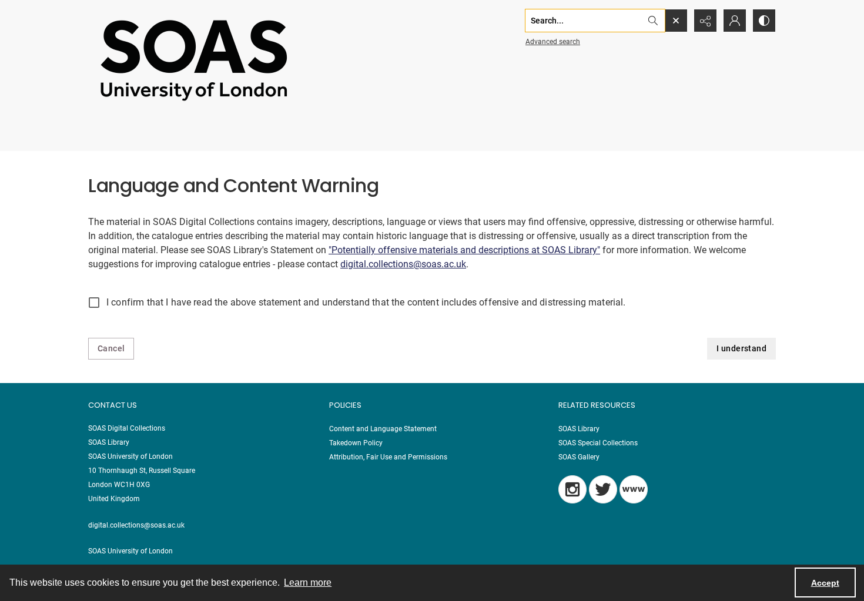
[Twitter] (603, 489)
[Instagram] (572, 489)
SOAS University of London (130, 551)
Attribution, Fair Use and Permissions (388, 457)
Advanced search (552, 42)
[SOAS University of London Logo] (194, 60)
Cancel (111, 348)
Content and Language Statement (383, 429)
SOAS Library (579, 429)
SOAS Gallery (579, 457)
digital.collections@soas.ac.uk (403, 264)
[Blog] (633, 489)
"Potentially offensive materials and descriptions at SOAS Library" (464, 250)
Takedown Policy (356, 443)
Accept (825, 582)
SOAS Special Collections (598, 443)
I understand (741, 348)
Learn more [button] (307, 582)
